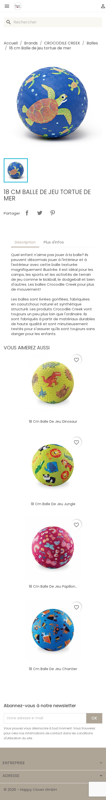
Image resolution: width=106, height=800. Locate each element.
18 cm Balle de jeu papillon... (53, 586)
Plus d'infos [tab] (54, 242)
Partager (27, 213)
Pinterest (52, 213)
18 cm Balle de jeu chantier (53, 668)
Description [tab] (25, 242)
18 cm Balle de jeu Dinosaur (53, 421)
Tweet (40, 213)
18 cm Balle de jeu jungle (53, 503)
